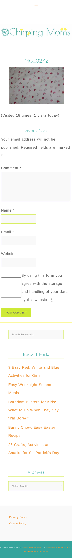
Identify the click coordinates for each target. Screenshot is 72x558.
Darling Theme (32, 547)
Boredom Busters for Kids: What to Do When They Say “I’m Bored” (33, 410)
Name (8, 210)
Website (8, 254)
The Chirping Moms (36, 32)
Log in (44, 551)
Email (7, 232)
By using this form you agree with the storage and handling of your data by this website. (44, 287)
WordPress (31, 551)
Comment (11, 168)
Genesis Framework (58, 547)
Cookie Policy (17, 523)
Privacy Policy (18, 517)
